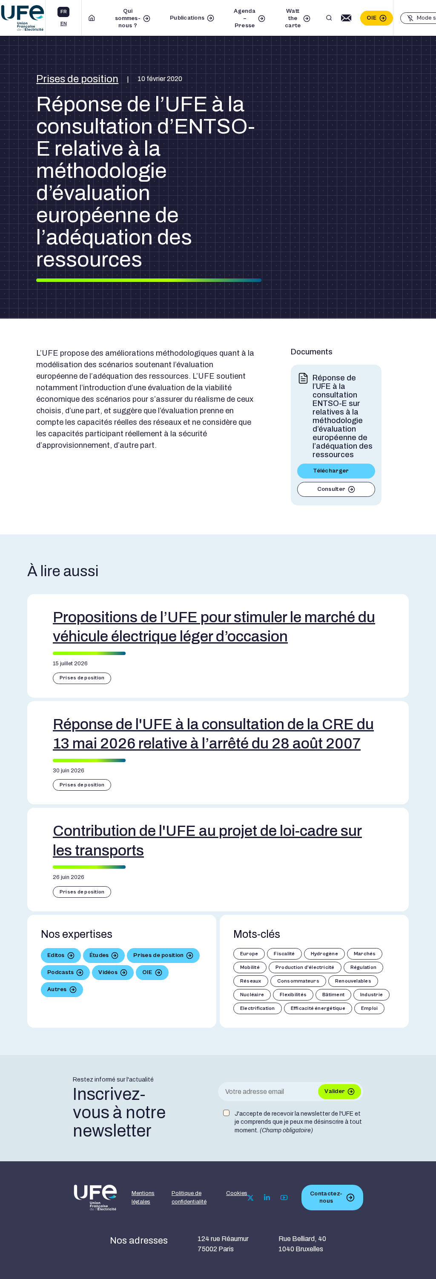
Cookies (236, 1193)
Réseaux (250, 981)
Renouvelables (353, 981)
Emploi (369, 1008)
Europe (249, 954)
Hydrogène (324, 954)
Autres (57, 989)
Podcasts (60, 972)
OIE (372, 18)
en (63, 23)
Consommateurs (298, 981)
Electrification (257, 1008)
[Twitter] (250, 1198)
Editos (56, 955)
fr (63, 12)
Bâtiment (333, 995)
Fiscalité (284, 954)
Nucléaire (252, 995)
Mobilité (250, 967)
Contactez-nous (326, 1197)
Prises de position (77, 78)
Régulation (363, 967)
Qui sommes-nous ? (128, 18)
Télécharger (331, 470)
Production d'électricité (305, 967)
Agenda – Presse (244, 18)
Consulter (331, 489)
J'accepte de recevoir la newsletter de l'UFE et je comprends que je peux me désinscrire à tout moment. (298, 1122)
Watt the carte (293, 18)
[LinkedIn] (267, 1197)
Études (99, 955)
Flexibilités (293, 995)
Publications (187, 18)
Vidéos (108, 972)
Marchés (365, 954)
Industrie (371, 995)
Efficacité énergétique (318, 1008)
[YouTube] (284, 1197)
